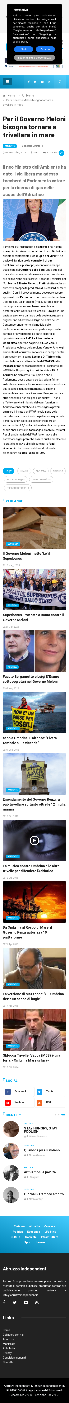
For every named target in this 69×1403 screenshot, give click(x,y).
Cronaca (49, 1226)
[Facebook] (28, 81)
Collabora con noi (13, 1334)
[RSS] (49, 81)
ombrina (58, 470)
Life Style (29, 1146)
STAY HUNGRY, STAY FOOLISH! (40, 1129)
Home (11, 95)
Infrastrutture (49, 1237)
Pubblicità (9, 1348)
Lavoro (40, 1242)
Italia (35, 152)
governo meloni (41, 479)
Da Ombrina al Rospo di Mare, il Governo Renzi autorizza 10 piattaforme (27, 932)
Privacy (7, 1353)
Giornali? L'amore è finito (44, 1194)
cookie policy (20, 41)
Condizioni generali (14, 1357)
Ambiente (28, 95)
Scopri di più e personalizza (34, 57)
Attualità (34, 1226)
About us (8, 1339)
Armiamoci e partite (40, 1172)
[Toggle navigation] (7, 81)
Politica (12, 605)
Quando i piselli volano (42, 1150)
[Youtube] (42, 81)
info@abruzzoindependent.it (20, 1295)
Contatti (8, 1362)
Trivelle (24, 470)
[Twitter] (35, 81)
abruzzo (41, 470)
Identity (13, 1115)
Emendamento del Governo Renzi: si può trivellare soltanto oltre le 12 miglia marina (34, 804)
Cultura (28, 1124)
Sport (27, 1242)
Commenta (53, 152)
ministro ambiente (18, 487)
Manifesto (9, 1343)
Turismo (19, 1226)
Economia (13, 544)
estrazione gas (16, 479)
